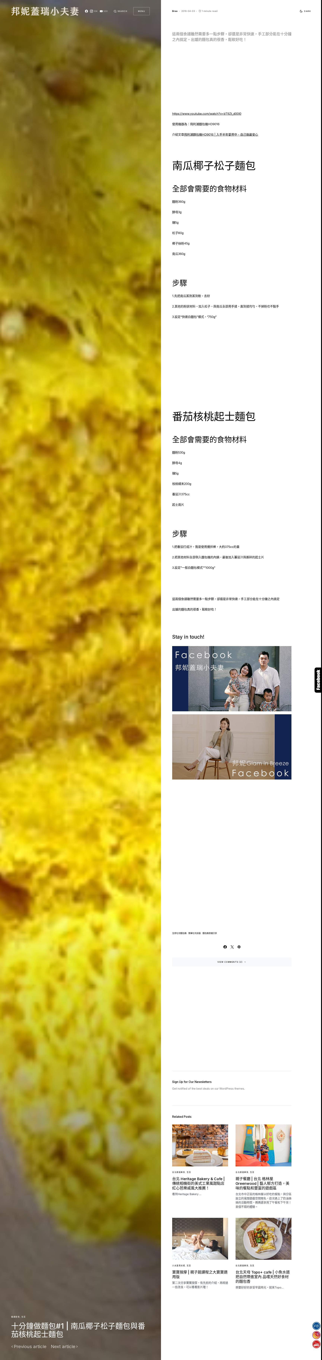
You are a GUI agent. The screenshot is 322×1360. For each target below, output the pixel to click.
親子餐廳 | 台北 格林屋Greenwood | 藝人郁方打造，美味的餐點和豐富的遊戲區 (262, 1183)
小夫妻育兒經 (178, 1265)
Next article (63, 1346)
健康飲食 (15, 1317)
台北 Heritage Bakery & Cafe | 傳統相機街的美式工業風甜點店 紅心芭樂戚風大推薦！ (198, 1183)
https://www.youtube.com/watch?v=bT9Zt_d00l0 (206, 114)
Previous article (30, 1346)
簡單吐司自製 (194, 933)
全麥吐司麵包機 (179, 933)
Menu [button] (141, 11)
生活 (23, 1317)
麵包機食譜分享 (210, 933)
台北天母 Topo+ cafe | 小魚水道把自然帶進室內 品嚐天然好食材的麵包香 (263, 1277)
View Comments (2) (230, 962)
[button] (120, 11)
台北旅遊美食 (178, 1172)
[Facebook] (86, 11)
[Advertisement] (231, 79)
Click (318, 680)
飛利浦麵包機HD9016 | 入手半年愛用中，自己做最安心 (221, 134)
